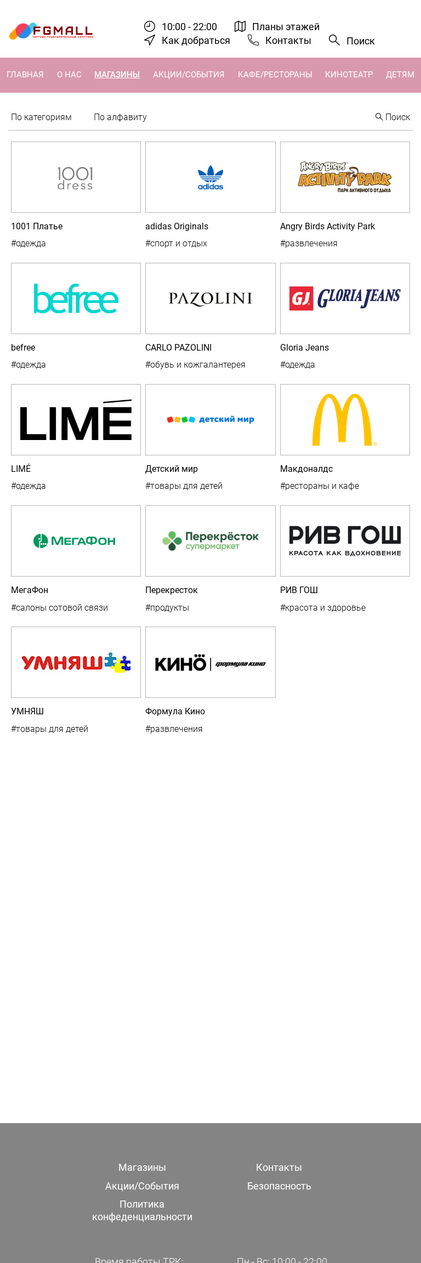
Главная (25, 75)
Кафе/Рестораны (275, 75)
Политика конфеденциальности (142, 1210)
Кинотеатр (349, 75)
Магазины (117, 75)
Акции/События (189, 75)
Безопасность (279, 1186)
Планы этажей (286, 26)
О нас (69, 75)
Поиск (360, 41)
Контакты (288, 40)
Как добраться (196, 40)
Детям (400, 75)
